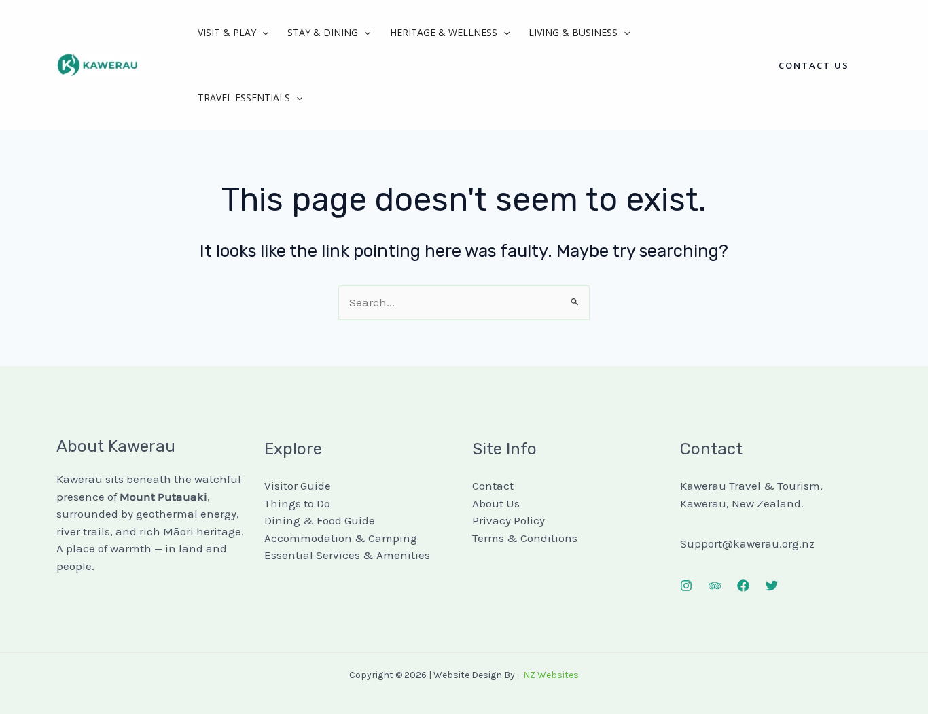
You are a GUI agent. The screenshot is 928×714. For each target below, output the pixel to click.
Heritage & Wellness (443, 32)
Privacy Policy (508, 520)
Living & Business (573, 32)
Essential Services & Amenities (347, 555)
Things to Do (297, 503)
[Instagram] (686, 585)
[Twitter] (772, 585)
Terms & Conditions (524, 538)
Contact (493, 486)
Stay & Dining (322, 32)
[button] (262, 32)
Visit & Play (227, 32)
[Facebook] (743, 585)
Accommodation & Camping (340, 538)
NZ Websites (551, 675)
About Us (496, 503)
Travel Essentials (244, 97)
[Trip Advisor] (715, 585)
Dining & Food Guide (319, 520)
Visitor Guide (297, 486)
